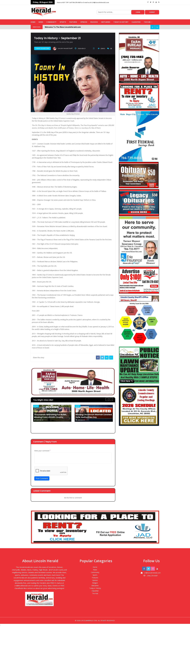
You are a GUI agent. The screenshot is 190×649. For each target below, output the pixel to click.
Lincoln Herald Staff (65, 48)
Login (138, 12)
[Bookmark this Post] (94, 48)
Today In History (42, 48)
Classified (136, 22)
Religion (94, 22)
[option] (52, 413)
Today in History (120, 22)
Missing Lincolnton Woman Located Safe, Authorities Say (94, 416)
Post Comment (42, 478)
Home (33, 22)
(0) (111, 48)
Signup (152, 12)
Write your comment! (42, 451)
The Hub (147, 22)
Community (51, 22)
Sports (63, 22)
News (41, 22)
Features (73, 22)
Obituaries (105, 22)
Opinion (83, 22)
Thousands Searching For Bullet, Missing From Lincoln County (50, 416)
